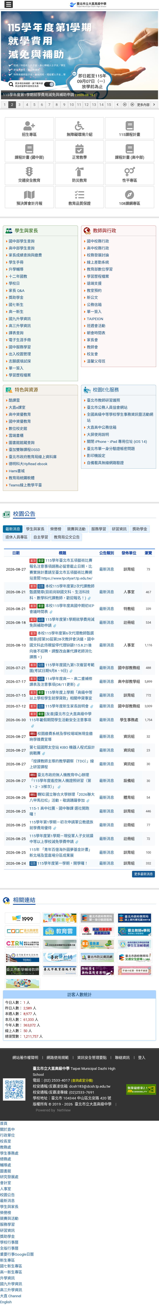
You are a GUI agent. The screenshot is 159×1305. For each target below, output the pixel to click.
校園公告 (7, 1195)
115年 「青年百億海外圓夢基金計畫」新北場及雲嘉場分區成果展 (60, 852)
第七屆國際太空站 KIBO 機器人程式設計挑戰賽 (62, 750)
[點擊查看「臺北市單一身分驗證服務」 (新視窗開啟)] (97, 918)
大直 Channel (10, 1296)
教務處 (5, 1147)
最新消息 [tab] (12, 529)
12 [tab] (86, 104)
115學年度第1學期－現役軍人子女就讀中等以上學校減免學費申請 (61, 839)
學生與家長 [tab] (35, 529)
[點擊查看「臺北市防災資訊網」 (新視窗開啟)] (97, 957)
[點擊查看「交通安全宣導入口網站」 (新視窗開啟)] (134, 957)
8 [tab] (57, 104)
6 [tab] (42, 104)
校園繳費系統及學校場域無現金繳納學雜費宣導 (61, 736)
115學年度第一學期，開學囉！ (59, 863)
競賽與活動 (9, 1218)
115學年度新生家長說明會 (59, 706)
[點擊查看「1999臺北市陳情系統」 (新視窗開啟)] (22, 918)
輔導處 (5, 1165)
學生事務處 (9, 1153)
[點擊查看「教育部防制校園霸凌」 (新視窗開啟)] (97, 931)
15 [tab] (109, 104)
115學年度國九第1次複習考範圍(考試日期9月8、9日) (61, 668)
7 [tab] (49, 104)
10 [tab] (72, 104)
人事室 (5, 1189)
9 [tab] (64, 104)
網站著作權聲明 (25, 1057)
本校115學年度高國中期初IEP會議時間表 (61, 609)
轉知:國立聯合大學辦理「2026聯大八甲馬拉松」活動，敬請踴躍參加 (62, 797)
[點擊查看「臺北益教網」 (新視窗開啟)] (60, 957)
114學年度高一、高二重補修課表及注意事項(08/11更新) (60, 682)
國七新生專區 (11, 1266)
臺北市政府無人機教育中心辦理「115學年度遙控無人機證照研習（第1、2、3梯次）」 (60, 781)
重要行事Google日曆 (17, 1254)
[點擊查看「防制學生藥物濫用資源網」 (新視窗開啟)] (97, 970)
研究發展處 (9, 1177)
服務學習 (7, 1224)
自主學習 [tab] (40, 537)
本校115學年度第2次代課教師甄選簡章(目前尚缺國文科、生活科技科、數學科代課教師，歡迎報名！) (61, 592)
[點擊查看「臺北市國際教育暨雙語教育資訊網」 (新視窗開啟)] (22, 983)
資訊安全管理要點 (92, 1057)
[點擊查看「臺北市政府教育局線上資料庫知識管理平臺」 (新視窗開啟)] (134, 918)
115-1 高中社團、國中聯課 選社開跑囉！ (59, 811)
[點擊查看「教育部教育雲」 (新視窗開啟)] (60, 931)
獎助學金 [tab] (139, 529)
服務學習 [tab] (98, 529)
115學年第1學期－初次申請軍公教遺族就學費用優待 (61, 825)
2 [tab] (12, 104)
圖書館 (5, 1171)
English (6, 1302)
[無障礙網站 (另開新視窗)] (141, 1089)
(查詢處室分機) (82, 1080)
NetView (64, 1110)
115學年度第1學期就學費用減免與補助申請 (61, 622)
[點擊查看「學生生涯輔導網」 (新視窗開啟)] (134, 944)
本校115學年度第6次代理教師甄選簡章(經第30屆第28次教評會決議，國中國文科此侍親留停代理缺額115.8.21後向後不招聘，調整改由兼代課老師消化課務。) (61, 645)
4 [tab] (27, 104)
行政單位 (7, 1135)
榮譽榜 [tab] (55, 529)
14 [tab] (101, 104)
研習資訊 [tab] (119, 529)
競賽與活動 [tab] (76, 529)
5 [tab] (34, 104)
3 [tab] (19, 104)
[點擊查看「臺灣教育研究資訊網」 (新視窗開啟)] (22, 957)
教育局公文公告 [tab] (67, 537)
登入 (141, 1057)
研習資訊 (7, 1230)
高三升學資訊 (11, 1290)
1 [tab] (5, 104)
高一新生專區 (11, 1272)
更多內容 (143, 105)
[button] (117, 104)
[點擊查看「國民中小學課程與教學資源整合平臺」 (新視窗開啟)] (22, 944)
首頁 (3, 1123)
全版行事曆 (9, 1248)
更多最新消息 (143, 874)
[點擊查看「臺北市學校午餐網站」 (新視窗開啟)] (60, 918)
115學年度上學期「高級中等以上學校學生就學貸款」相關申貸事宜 (60, 695)
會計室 (5, 1183)
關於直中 (7, 1129)
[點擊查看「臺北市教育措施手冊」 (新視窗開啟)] (60, 970)
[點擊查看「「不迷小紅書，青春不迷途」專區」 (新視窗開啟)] (134, 970)
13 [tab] (94, 104)
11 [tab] (79, 104)
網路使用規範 (58, 1057)
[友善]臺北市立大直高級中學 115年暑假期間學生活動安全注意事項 (60, 717)
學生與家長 (9, 1207)
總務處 (5, 1159)
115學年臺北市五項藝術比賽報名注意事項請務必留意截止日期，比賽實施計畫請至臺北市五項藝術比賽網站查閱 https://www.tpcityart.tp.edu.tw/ (60, 569)
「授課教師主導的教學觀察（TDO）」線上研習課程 (61, 764)
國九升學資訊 (11, 1284)
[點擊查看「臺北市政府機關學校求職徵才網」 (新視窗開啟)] (60, 944)
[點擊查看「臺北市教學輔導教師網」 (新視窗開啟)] (22, 970)
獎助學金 (7, 1236)
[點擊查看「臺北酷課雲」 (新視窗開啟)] (22, 931)
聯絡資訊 (122, 1057)
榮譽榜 (5, 1213)
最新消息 (106, 569)
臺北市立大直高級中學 (92, 1104)
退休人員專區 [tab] (16, 537)
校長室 (5, 1141)
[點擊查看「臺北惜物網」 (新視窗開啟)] (97, 944)
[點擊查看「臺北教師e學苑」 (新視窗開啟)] (134, 931)
